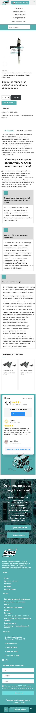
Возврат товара (10, 589)
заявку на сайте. (17, 180)
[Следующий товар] (7, 122)
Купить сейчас (9, 103)
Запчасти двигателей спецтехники (17, 599)
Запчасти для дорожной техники (16, 616)
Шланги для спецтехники (13, 607)
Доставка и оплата (11, 581)
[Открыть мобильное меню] (3, 27)
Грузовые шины (10, 623)
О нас (6, 578)
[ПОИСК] (32, 27)
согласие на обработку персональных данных (17, 688)
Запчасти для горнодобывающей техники (16, 627)
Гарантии (7, 586)
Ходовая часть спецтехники (14, 602)
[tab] (9, 131)
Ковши (6, 605)
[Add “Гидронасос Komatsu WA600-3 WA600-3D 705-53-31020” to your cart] (30, 363)
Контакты (7, 584)
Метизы (7, 610)
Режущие (7, 613)
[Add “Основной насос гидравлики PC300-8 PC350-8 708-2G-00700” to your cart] (13, 363)
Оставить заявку (22, 2)
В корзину (16, 98)
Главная (4, 71)
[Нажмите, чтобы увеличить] (5, 64)
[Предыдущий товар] (3, 122)
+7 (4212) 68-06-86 (16, 178)
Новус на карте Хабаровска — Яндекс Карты (18, 453)
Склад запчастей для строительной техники (16, 73)
